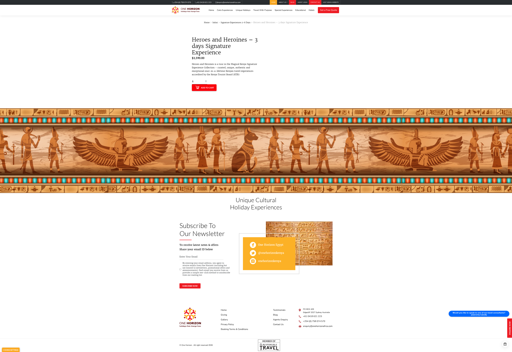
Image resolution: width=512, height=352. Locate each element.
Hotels (311, 10)
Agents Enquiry (280, 319)
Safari (215, 22)
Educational (300, 10)
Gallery (224, 319)
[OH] (185, 10)
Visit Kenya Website (331, 2)
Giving (224, 314)
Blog (292, 2)
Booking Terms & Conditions (234, 329)
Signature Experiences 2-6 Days (235, 22)
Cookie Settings (10, 350)
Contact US (315, 2)
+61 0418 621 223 (203, 2)
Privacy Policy (227, 324)
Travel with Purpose (262, 10)
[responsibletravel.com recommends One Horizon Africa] (269, 345)
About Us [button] (282, 2)
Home (273, 2)
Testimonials (279, 310)
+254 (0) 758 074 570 (182, 2)
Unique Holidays (243, 10)
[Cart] (505, 344)
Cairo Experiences (225, 10)
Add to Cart (207, 87)
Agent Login (302, 2)
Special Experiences (283, 10)
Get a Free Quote (328, 10)
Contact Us (278, 324)
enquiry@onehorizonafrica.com (229, 2)
